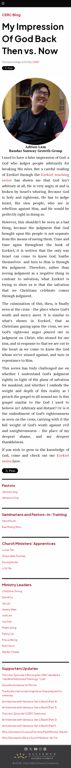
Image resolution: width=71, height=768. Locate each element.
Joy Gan (7, 621)
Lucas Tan (8, 549)
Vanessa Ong (10, 497)
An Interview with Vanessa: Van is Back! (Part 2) (29, 719)
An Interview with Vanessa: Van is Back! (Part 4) (29, 701)
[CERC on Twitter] (31, 749)
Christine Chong (12, 591)
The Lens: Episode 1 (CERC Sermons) (24, 713)
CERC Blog (11, 14)
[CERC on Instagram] (40, 749)
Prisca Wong (9, 639)
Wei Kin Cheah (10, 651)
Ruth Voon (8, 645)
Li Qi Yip (7, 568)
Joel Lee (7, 615)
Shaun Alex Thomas (13, 556)
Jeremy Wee (9, 609)
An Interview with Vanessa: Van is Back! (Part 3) (29, 707)
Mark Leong (9, 627)
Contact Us (53, 763)
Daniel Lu (7, 597)
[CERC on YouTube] (35, 749)
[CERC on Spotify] (45, 749)
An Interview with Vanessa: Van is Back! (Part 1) (29, 725)
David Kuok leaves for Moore (19, 685)
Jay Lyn (6, 603)
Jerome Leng (10, 491)
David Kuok (9, 520)
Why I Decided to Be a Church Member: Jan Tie (29, 737)
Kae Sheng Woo (11, 527)
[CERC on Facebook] (26, 749)
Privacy (41, 763)
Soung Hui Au (10, 562)
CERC (35, 62)
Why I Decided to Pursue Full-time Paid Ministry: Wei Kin (35, 731)
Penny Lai (8, 633)
